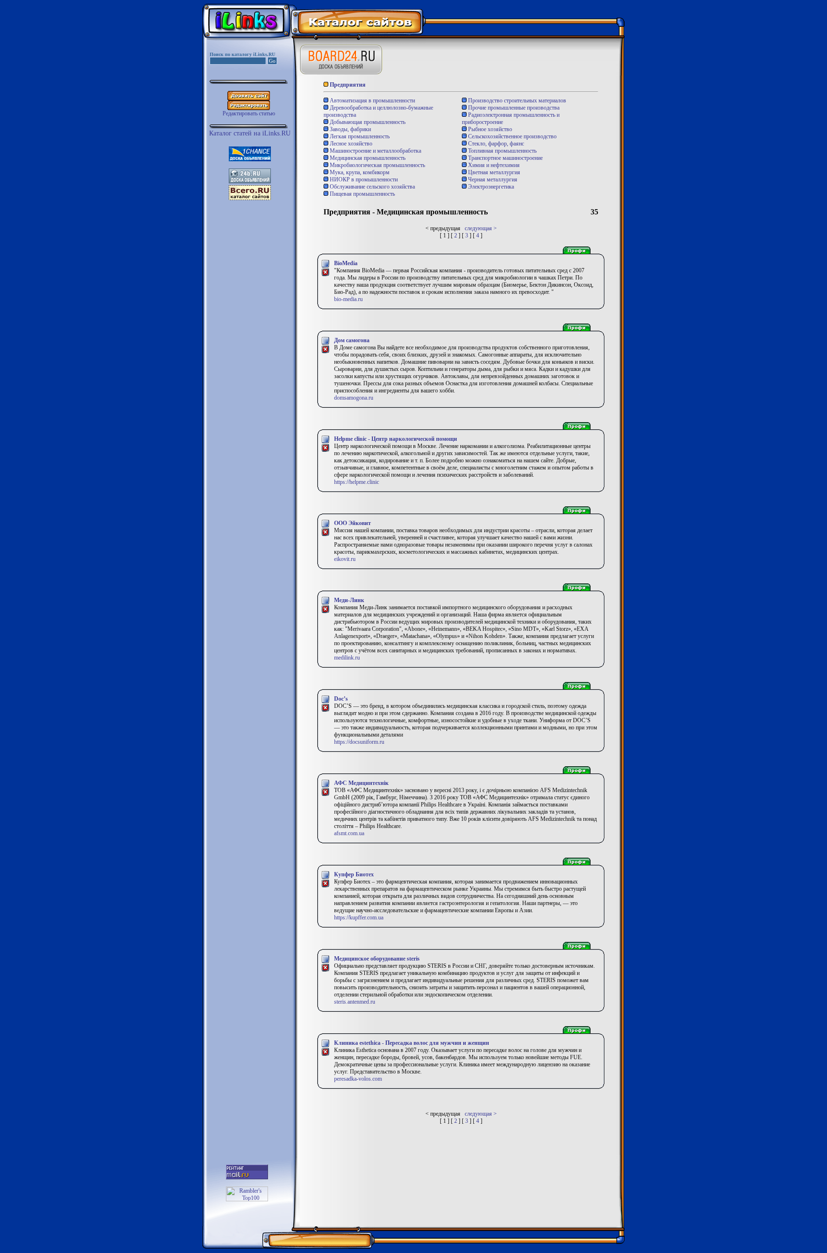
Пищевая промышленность (361, 193)
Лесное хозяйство (350, 143)
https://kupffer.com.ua (358, 917)
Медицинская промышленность (366, 158)
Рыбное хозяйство (489, 129)
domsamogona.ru (353, 397)
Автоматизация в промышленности (371, 100)
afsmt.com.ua (349, 833)
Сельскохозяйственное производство (512, 136)
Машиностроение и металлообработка (374, 150)
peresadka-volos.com (358, 1078)
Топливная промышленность (501, 150)
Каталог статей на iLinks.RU (250, 133)
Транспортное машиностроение (505, 158)
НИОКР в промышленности (363, 179)
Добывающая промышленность (366, 122)
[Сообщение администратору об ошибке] (325, 274)
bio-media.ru (348, 299)
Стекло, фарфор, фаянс (495, 143)
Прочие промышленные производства (513, 107)
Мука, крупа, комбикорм (359, 172)
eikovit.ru (345, 559)
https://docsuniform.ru (359, 741)
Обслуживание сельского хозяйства (371, 186)
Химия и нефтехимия (493, 165)
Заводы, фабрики (349, 129)
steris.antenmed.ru (354, 1001)
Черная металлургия (492, 179)
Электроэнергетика (490, 186)
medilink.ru (347, 657)
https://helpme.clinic (356, 482)
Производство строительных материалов (516, 100)
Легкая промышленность (359, 136)
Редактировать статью (249, 113)
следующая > (481, 228)
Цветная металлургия (493, 172)
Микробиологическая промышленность (376, 165)
